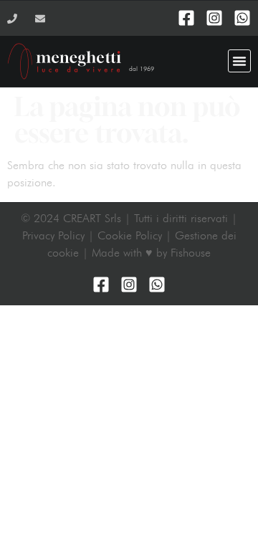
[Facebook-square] (186, 18)
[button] (239, 60)
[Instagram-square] (214, 18)
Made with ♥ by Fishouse (151, 252)
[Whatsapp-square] (242, 18)
